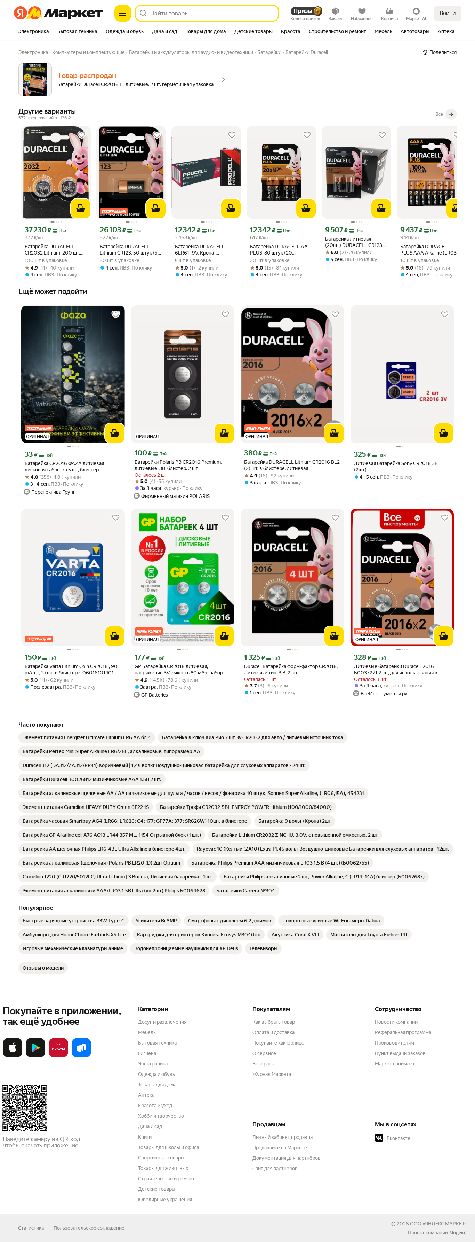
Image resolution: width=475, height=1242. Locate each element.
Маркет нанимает (395, 1064)
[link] (86, 737)
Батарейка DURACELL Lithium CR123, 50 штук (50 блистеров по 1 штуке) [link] (130, 250)
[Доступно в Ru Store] (81, 1056)
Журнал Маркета (271, 1074)
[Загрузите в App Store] (12, 1056)
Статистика (31, 1228)
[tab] (33, 32)
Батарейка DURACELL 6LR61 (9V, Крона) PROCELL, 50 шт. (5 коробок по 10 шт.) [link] (200, 250)
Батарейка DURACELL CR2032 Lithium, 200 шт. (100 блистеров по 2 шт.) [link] (53, 250)
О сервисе (264, 1053)
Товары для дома (157, 1084)
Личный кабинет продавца (282, 1137)
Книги (145, 1137)
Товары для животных (163, 1168)
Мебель (147, 1032)
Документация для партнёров (286, 1158)
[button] (423, 1138)
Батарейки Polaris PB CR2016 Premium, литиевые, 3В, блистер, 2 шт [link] (178, 465)
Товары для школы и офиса (168, 1147)
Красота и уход (155, 1105)
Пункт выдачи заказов (400, 1053)
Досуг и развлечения (162, 1022)
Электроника (153, 1064)
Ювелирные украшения (165, 1199)
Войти (448, 13)
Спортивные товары (161, 1158)
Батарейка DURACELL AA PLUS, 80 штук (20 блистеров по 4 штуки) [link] (279, 250)
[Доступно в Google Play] (35, 1056)
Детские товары (156, 1189)
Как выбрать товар (273, 1022)
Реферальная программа (403, 1032)
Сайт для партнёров (275, 1168)
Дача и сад (150, 1126)
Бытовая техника (157, 1043)
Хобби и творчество (161, 1116)
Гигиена (147, 1053)
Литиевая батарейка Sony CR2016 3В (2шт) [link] (396, 466)
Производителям (394, 1043)
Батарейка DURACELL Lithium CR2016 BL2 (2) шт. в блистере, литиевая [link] (292, 465)
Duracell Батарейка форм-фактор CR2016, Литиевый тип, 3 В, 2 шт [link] (291, 669)
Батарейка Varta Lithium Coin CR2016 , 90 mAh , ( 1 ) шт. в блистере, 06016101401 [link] (71, 669)
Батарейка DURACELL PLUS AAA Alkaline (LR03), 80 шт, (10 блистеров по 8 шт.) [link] (429, 250)
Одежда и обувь (156, 1074)
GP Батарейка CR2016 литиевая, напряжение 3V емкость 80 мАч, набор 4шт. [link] (179, 670)
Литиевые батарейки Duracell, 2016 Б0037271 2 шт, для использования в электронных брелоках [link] (395, 670)
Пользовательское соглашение (89, 1228)
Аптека (146, 1095)
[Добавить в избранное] (82, 135)
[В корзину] (80, 208)
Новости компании (396, 1022)
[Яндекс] (458, 1232)
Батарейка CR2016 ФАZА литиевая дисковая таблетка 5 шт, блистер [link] (64, 466)
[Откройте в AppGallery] (58, 1056)
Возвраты (263, 1064)
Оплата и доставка (273, 1032)
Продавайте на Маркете (279, 1147)
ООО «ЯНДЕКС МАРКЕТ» (438, 1223)
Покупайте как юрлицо (278, 1043)
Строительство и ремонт (166, 1178)
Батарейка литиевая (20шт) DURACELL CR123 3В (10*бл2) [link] (353, 242)
